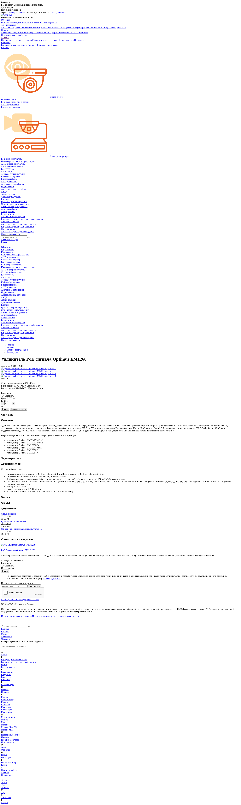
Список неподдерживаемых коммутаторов (21, 529)
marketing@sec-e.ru (52, 578)
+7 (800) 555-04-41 (58, 12)
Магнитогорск (8, 717)
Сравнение (6, 636)
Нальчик (5, 737)
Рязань (4, 765)
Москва (4, 725)
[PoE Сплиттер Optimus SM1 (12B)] (18, 545)
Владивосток (7, 672)
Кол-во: (4, 401)
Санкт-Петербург (9, 770)
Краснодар (6, 707)
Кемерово (5, 704)
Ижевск (5, 689)
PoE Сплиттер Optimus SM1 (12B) (18, 550)
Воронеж (5, 679)
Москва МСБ (7, 730)
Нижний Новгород (10, 740)
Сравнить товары (9, 239)
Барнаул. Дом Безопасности (14, 659)
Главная (5, 629)
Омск (3, 747)
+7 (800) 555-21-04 (16, 12)
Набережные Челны (10, 735)
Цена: (4, 398)
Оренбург (5, 750)
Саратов (5, 772)
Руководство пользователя (13, 521)
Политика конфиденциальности (16, 616)
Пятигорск (6, 757)
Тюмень (5, 787)
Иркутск (5, 692)
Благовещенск (8, 667)
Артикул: (5, 366)
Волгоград (6, 677)
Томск (4, 782)
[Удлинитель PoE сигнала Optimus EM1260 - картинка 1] (28, 368)
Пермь (4, 755)
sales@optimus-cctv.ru (29, 599)
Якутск (4, 802)
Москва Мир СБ (9, 727)
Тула (3, 785)
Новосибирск (7, 742)
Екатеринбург (7, 684)
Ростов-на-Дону (8, 762)
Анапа (4, 654)
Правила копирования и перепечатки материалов (55, 616)
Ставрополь (6, 775)
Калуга (4, 702)
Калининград (7, 699)
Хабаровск (6, 797)
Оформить (6, 247)
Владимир (6, 674)
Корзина (5, 242)
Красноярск (6, 709)
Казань (4, 697)
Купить (5, 409)
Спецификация (8, 514)
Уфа (3, 792)
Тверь (4, 780)
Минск (4, 720)
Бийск (4, 664)
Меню (4, 634)
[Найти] (28, 237)
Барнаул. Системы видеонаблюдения (18, 662)
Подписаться (34, 586)
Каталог (5, 631)
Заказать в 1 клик (18, 409)
